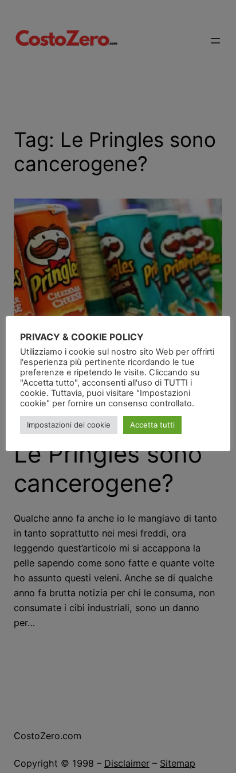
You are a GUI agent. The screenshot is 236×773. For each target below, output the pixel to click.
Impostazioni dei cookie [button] (69, 424)
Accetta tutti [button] (152, 424)
